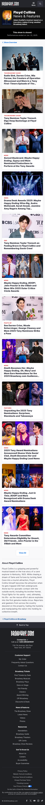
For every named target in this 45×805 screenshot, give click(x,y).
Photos (22, 721)
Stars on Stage (22, 685)
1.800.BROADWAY (26, 642)
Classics (22, 692)
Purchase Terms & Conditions (22, 777)
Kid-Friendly (22, 688)
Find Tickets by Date (22, 675)
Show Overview (10, 42)
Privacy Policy (22, 771)
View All (22, 553)
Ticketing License (23, 783)
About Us (22, 753)
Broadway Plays (22, 682)
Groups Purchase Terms (22, 780)
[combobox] (39, 4)
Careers (22, 757)
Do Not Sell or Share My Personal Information (22, 789)
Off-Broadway (22, 698)
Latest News (22, 714)
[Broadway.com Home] (10, 3)
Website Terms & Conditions (22, 774)
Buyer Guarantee (22, 763)
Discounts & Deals (22, 702)
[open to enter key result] (40, 4)
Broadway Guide (22, 734)
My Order (22, 659)
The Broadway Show (22, 711)
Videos (22, 718)
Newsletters (22, 731)
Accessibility (22, 760)
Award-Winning (22, 695)
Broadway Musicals (22, 678)
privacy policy (38, 792)
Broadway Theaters (22, 737)
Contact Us (21, 640)
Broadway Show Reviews (22, 744)
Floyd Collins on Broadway (15, 619)
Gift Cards (23, 741)
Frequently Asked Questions (23, 662)
